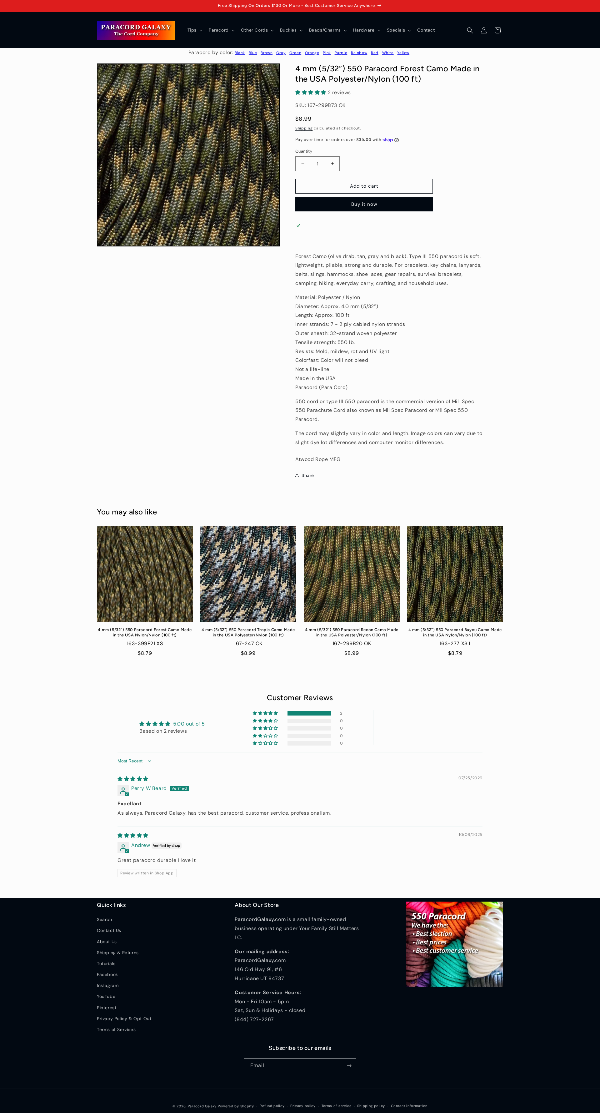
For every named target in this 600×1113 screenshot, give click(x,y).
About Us (107, 941)
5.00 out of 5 (189, 724)
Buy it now (364, 204)
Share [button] (308, 475)
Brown (266, 52)
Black (240, 52)
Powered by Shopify (236, 1106)
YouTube (106, 996)
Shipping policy (371, 1106)
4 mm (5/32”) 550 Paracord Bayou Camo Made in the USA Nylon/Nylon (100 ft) (455, 632)
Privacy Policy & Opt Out (124, 1018)
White (388, 52)
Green (295, 52)
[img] (133, 779)
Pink (327, 52)
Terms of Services (116, 1029)
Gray (281, 52)
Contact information (409, 1106)
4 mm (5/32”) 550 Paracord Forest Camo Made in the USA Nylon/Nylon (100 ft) (145, 632)
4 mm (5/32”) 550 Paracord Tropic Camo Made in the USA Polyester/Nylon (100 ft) (248, 632)
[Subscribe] (349, 1065)
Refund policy (272, 1106)
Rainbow (359, 52)
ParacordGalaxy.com (260, 919)
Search (104, 919)
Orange (312, 52)
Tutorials (106, 963)
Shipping (304, 128)
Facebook (107, 974)
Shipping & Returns (118, 952)
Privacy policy (303, 1106)
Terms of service (337, 1106)
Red (374, 52)
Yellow (403, 52)
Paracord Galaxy (202, 1106)
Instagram (107, 985)
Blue (253, 52)
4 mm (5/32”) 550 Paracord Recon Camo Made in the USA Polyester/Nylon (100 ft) (351, 632)
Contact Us (109, 930)
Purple (341, 52)
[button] (194, 30)
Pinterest (106, 1007)
